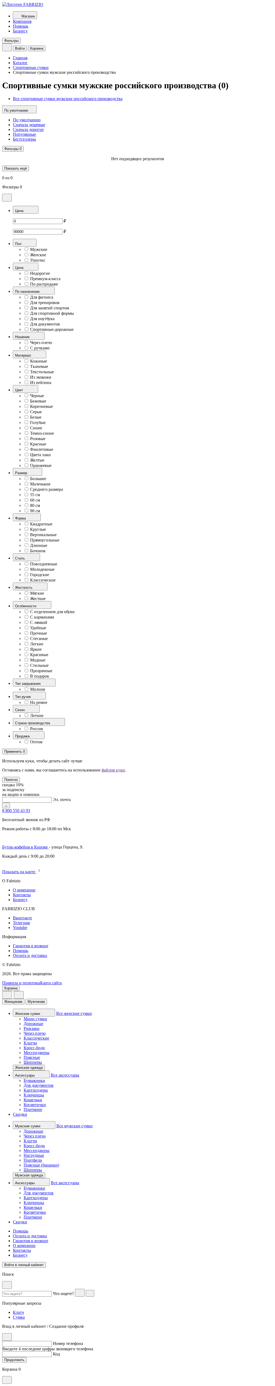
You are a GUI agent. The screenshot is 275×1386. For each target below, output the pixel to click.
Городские (39, 574)
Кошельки (33, 1100)
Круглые (38, 529)
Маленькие (40, 484)
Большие (38, 478)
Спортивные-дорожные (52, 329)
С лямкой (38, 622)
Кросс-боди (34, 1047)
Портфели (33, 1160)
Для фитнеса (41, 297)
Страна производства (33, 723)
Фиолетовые (41, 449)
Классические (43, 580)
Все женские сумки (74, 1013)
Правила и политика (21, 983)
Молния (37, 689)
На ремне (38, 702)
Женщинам (13, 1002)
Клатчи (30, 1043)
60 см (35, 500)
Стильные (39, 665)
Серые (36, 411)
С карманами (42, 617)
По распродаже (44, 284)
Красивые (39, 654)
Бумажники (34, 1080)
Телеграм (21, 922)
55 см (35, 494)
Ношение (23, 337)
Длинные (38, 545)
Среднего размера (46, 489)
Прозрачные (41, 670)
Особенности (26, 606)
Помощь (20, 26)
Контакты (22, 895)
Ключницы (34, 1095)
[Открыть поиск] (7, 47)
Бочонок (38, 550)
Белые (35, 417)
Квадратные (41, 524)
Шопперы (33, 1062)
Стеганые (39, 638)
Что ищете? (63, 1293)
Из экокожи (40, 377)
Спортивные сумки (31, 67)
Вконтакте (22, 918)
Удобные (38, 628)
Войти (20, 48)
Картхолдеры (36, 1090)
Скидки (20, 1114)
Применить (14, 751)
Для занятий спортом (49, 308)
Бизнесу (20, 31)
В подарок (39, 676)
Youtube (20, 927)
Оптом (36, 742)
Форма (21, 518)
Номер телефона (68, 1343)
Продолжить (14, 1360)
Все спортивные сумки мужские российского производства (67, 98)
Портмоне (33, 1109)
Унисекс (37, 260)
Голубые (38, 422)
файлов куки (113, 770)
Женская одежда (29, 1068)
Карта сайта (51, 983)
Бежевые (38, 401)
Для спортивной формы (52, 313)
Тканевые (39, 366)
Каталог (20, 62)
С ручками (40, 348)
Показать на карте (19, 871)
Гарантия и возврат (30, 945)
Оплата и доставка (30, 955)
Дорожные (33, 1023)
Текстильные (42, 372)
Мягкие (37, 593)
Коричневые (41, 406)
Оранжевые (41, 465)
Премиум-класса (45, 278)
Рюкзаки (31, 1028)
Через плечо (41, 342)
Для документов (45, 324)
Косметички (35, 1104)
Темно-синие (42, 433)
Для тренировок (45, 302)
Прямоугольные (44, 540)
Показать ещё (15, 168)
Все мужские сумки (74, 1126)
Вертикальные (43, 534)
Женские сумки (28, 1014)
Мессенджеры (36, 1052)
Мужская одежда (29, 1175)
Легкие (36, 644)
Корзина (36, 48)
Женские (38, 255)
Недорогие (40, 273)
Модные (37, 660)
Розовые (37, 438)
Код (56, 1354)
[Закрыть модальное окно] (7, 198)
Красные (38, 444)
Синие (36, 428)
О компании (24, 890)
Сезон (20, 710)
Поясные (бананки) (41, 1165)
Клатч (18, 1312)
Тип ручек (23, 697)
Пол (19, 244)
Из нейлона (40, 382)
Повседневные (43, 564)
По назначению (28, 292)
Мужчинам (36, 1002)
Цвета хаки (40, 454)
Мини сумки (35, 1018)
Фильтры (11, 41)
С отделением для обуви (52, 611)
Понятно (11, 780)
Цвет (19, 390)
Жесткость (24, 588)
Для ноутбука (42, 318)
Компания (22, 21)
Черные (37, 395)
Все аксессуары (65, 1075)
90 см (35, 511)
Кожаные (38, 361)
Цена (19, 211)
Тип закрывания (28, 684)
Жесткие (38, 598)
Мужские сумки (28, 1126)
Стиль (20, 558)
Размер (21, 473)
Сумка (19, 1317)
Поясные (32, 1057)
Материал (23, 355)
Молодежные (42, 569)
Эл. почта (62, 799)
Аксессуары (25, 1075)
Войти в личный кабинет (24, 1265)
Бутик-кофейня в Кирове (25, 847)
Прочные (38, 633)
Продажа (23, 736)
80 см (35, 505)
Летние (37, 715)
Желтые (37, 460)
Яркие (36, 649)
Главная (20, 58)
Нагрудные (34, 1155)
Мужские (38, 249)
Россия (36, 728)
